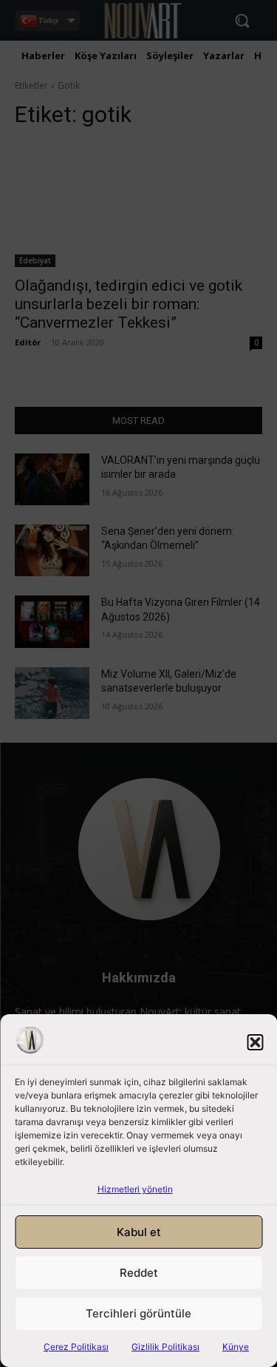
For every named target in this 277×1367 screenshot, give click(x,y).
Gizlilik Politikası (165, 1346)
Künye (235, 1346)
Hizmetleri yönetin (135, 1189)
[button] (254, 1042)
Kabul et (139, 1232)
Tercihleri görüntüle (138, 1313)
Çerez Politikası (76, 1346)
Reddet (139, 1273)
